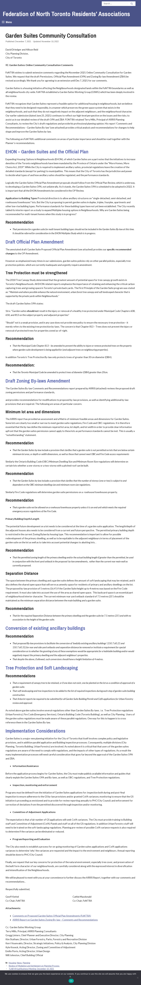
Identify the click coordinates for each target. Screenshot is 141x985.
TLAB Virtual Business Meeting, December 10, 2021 (31, 969)
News (19, 963)
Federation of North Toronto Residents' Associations (66, 14)
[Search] (131, 3)
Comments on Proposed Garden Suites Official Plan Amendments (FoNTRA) (52, 915)
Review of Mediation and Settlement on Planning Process (34, 966)
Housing (12, 963)
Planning (26, 963)
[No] (137, 977)
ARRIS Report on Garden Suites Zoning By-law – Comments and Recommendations (55, 919)
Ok (71, 981)
